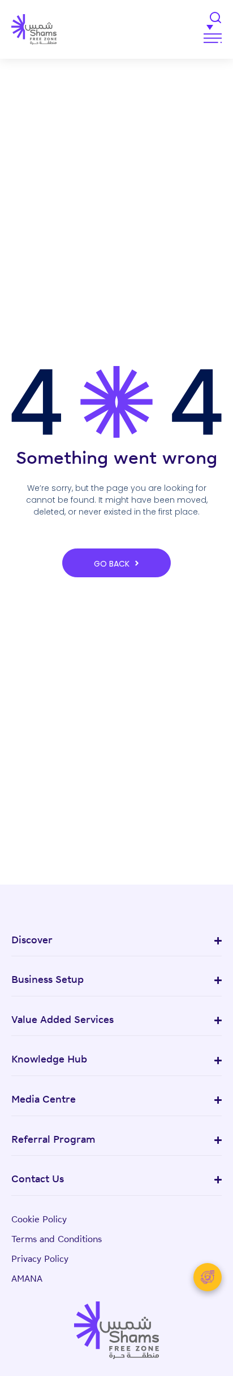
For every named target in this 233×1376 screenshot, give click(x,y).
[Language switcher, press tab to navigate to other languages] (162, 26)
